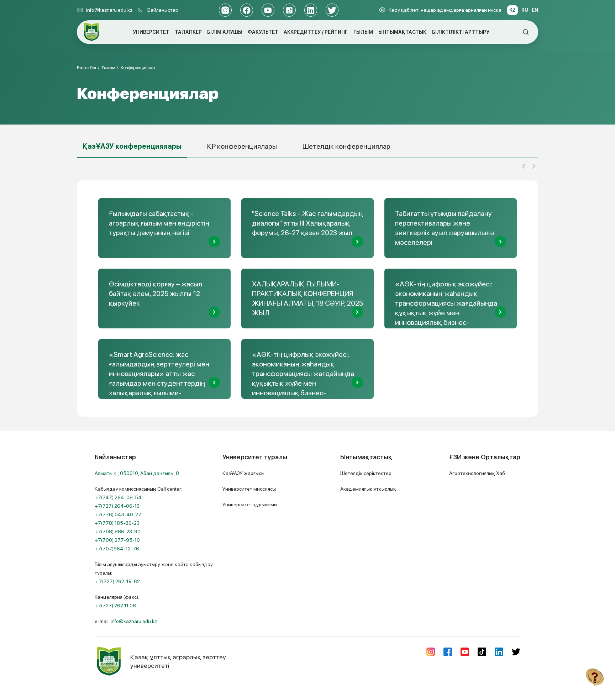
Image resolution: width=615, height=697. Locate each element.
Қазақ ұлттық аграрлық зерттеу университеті (178, 661)
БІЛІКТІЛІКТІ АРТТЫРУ (460, 32)
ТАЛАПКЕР (188, 32)
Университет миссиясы (249, 489)
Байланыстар (162, 10)
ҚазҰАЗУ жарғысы (243, 473)
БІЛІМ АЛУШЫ (224, 32)
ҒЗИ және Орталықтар (484, 457)
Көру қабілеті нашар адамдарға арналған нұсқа (445, 10)
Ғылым (108, 67)
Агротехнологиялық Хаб (477, 473)
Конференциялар (138, 67)
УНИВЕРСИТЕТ (151, 32)
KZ (512, 10)
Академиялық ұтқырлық (368, 489)
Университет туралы (254, 457)
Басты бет (86, 67)
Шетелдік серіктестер (365, 473)
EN (535, 10)
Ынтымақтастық (366, 457)
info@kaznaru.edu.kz (109, 10)
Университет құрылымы (249, 504)
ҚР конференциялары (242, 146)
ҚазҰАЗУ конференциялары (132, 146)
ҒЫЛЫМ (363, 32)
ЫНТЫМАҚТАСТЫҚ (402, 32)
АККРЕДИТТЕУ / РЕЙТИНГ (316, 32)
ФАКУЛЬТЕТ (263, 32)
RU (524, 10)
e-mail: (126, 621)
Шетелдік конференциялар (346, 146)
